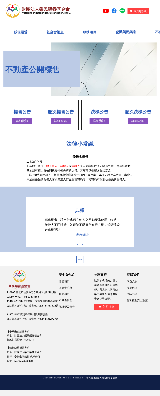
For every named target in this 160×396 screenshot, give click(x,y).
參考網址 (82, 235)
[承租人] (82, 244)
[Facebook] (114, 11)
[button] (20, 32)
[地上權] (77, 244)
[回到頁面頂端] (79, 259)
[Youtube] (106, 11)
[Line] (122, 11)
